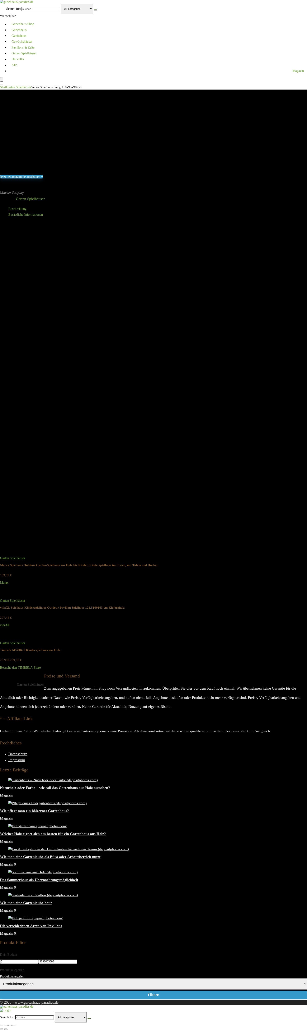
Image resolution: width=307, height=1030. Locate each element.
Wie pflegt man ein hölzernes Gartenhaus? (34, 811)
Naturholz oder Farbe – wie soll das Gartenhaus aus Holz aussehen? (55, 788)
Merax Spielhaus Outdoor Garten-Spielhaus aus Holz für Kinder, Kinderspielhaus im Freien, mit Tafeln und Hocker (79, 565)
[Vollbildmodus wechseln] (6, 1025)
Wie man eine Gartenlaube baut (26, 903)
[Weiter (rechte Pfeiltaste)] (6, 1029)
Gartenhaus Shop (22, 24)
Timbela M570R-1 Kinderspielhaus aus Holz (30, 650)
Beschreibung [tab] (17, 208)
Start (3, 87)
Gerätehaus (18, 35)
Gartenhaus (19, 30)
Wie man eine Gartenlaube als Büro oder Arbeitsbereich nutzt (50, 857)
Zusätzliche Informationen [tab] (25, 214)
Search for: (13, 8)
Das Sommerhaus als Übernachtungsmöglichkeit (39, 880)
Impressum (16, 760)
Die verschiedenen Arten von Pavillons (31, 926)
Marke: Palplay (12, 193)
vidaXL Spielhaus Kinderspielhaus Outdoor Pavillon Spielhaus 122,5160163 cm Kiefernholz (62, 607)
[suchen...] (95, 9)
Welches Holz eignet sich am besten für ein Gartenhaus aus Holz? (53, 834)
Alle (14, 65)
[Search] (1, 84)
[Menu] (1, 79)
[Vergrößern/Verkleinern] (1, 1025)
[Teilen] (10, 1025)
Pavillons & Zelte (22, 47)
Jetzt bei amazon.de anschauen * (21, 176)
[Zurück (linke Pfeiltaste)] (1, 1029)
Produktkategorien (12, 976)
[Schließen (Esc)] (14, 1025)
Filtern (153, 995)
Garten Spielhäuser (24, 53)
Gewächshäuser (21, 41)
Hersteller (17, 59)
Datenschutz (17, 754)
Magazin (298, 71)
